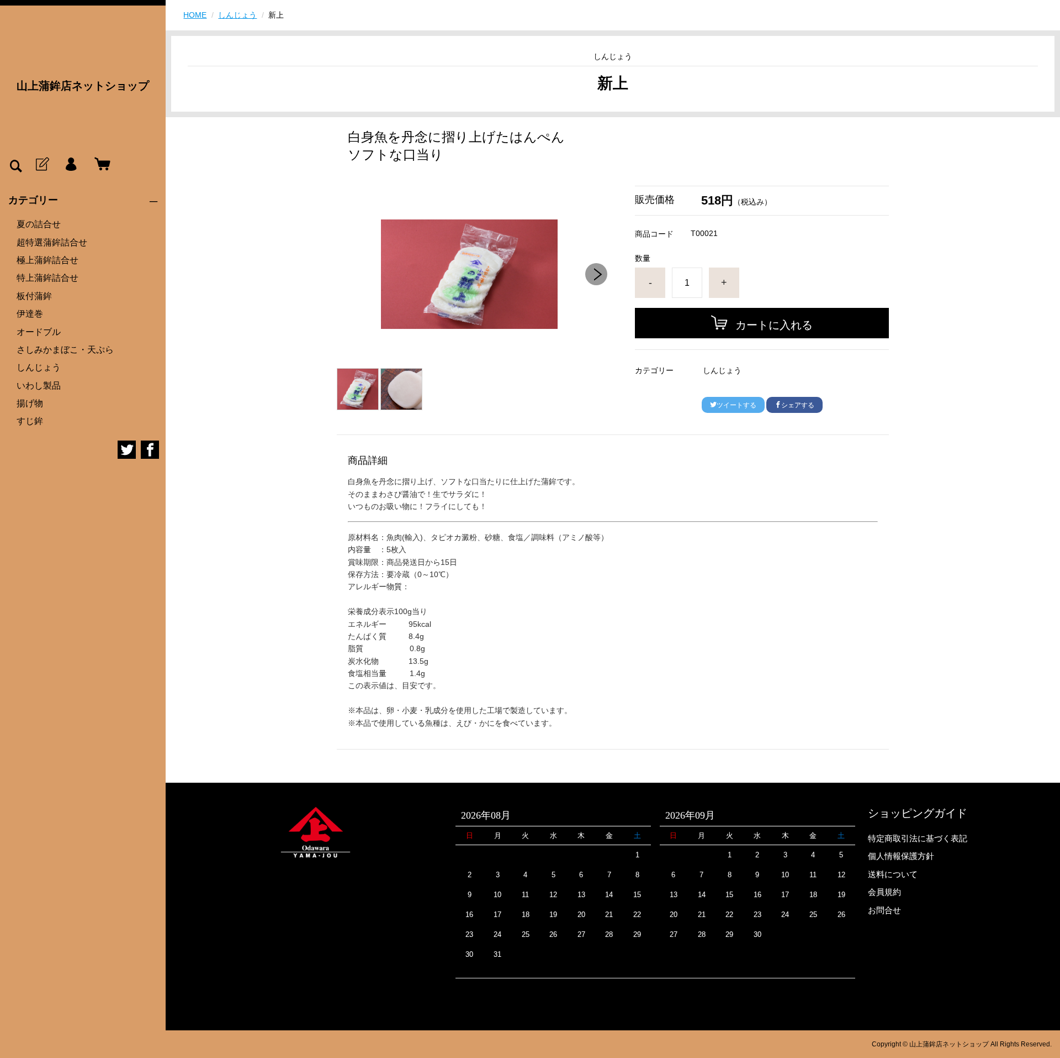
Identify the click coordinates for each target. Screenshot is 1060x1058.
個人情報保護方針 (901, 856)
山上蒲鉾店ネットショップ (83, 85)
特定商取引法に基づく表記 (917, 838)
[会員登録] (41, 164)
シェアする (797, 405)
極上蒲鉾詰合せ (47, 260)
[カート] (100, 164)
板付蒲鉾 (34, 296)
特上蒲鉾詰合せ (47, 277)
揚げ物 (30, 403)
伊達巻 (30, 313)
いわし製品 (39, 385)
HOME (194, 15)
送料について (893, 874)
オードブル (39, 332)
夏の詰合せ (39, 224)
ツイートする (736, 405)
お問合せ (884, 910)
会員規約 (884, 892)
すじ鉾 (30, 421)
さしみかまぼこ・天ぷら (65, 349)
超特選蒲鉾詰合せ (52, 242)
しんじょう (39, 367)
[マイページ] (70, 164)
